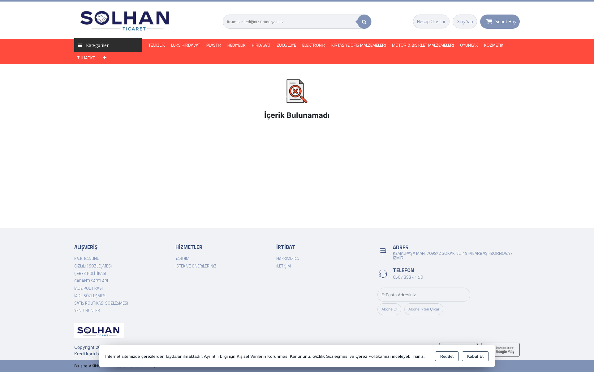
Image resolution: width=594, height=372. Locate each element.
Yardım (182, 258)
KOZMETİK (493, 45)
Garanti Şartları (91, 281)
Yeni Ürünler (87, 310)
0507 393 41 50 (408, 277)
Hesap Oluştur (431, 21)
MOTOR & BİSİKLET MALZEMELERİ (423, 45)
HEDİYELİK (236, 45)
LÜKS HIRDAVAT (185, 45)
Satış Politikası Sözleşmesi (101, 303)
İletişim (283, 266)
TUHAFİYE (86, 57)
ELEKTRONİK (313, 45)
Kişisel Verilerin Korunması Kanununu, (274, 356)
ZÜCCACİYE (286, 45)
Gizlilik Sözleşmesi (93, 266)
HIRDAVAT (261, 45)
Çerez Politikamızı (373, 356)
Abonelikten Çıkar (423, 309)
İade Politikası (88, 288)
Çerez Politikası (90, 273)
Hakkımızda (287, 258)
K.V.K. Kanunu (86, 258)
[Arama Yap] (364, 22)
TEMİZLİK (156, 45)
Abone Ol (389, 309)
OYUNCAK (469, 45)
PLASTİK (213, 45)
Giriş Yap (465, 21)
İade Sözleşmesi (90, 296)
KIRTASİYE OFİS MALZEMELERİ (358, 45)
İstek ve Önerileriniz (196, 266)
